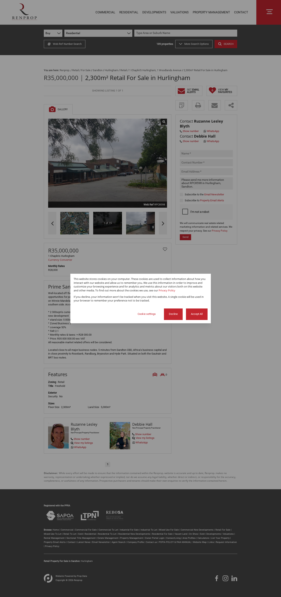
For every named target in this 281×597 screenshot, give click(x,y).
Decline (173, 313)
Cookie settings (147, 313)
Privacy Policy (167, 290)
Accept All (197, 313)
